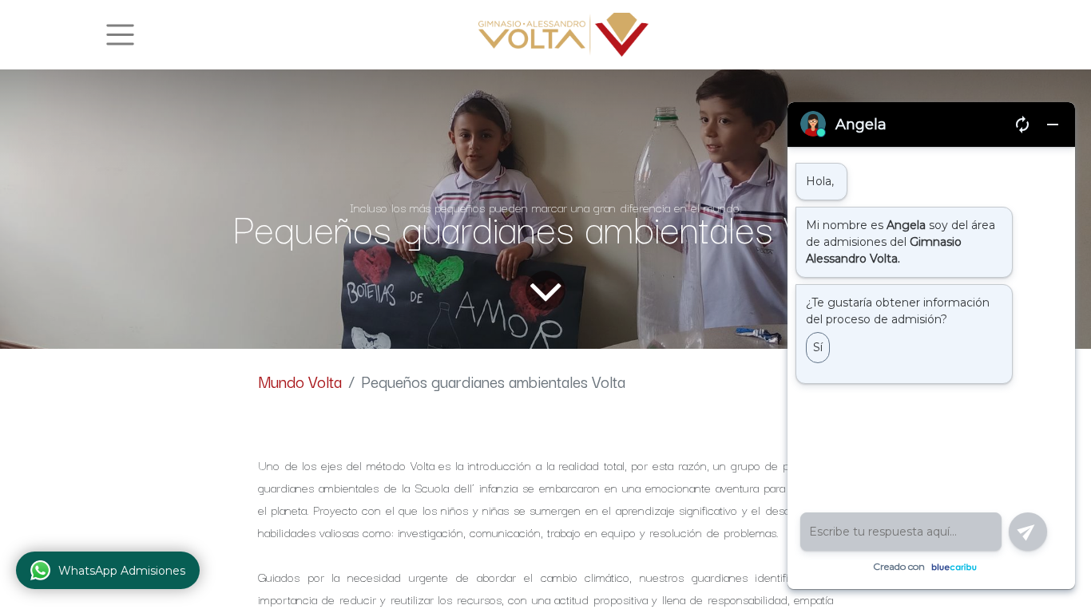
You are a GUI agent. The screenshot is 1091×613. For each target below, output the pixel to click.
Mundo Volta (300, 381)
